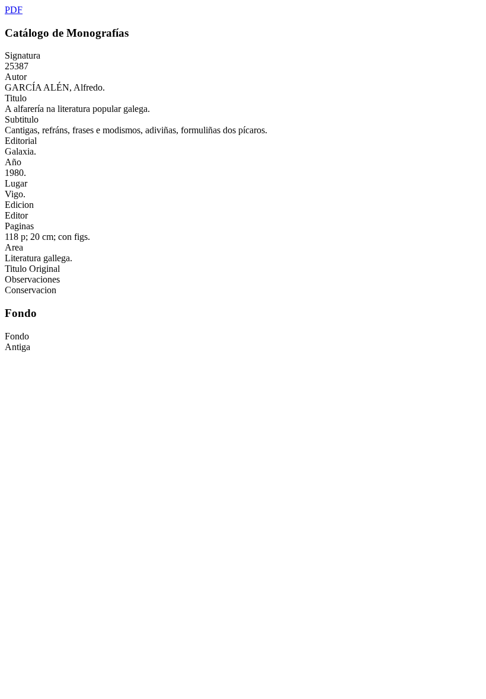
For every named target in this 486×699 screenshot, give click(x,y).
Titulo (16, 98)
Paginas (19, 226)
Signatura (22, 55)
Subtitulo (22, 119)
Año (13, 162)
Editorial (21, 141)
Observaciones (32, 279)
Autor (16, 77)
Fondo (17, 336)
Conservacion (30, 290)
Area (14, 247)
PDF (14, 10)
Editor (16, 215)
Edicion (19, 205)
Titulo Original (32, 269)
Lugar (16, 183)
